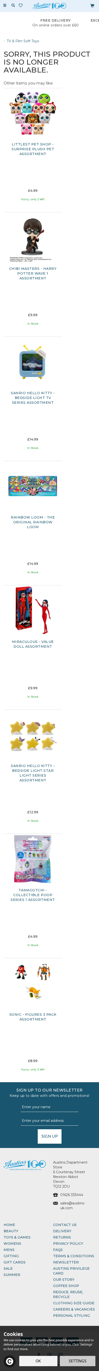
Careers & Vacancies (74, 1309)
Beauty (11, 1231)
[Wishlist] (22, 5)
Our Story (63, 1279)
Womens (12, 1243)
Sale (8, 1268)
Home (9, 1225)
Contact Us (65, 1225)
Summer (12, 1275)
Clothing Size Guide (73, 1303)
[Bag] (92, 5)
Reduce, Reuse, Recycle (68, 1294)
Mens (9, 1250)
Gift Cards (14, 1262)
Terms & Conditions (73, 1256)
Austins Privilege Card (71, 1270)
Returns (62, 1237)
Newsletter (66, 1262)
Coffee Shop (66, 1286)
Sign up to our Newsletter (49, 1093)
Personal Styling (71, 1315)
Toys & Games (17, 1237)
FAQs (58, 1250)
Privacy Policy (68, 1243)
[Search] (13, 5)
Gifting (11, 1256)
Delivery (62, 1231)
